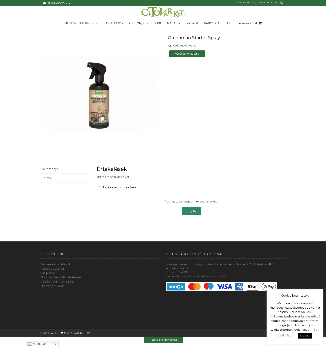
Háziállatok (113, 23)
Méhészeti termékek (80, 23)
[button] (229, 24)
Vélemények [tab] (51, 169)
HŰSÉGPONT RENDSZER (57, 281)
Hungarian (39, 343)
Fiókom (192, 23)
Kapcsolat (212, 23)
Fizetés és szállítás (52, 268)
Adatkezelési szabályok (55, 264)
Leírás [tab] (46, 178)
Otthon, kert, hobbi (145, 23)
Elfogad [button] (304, 335)
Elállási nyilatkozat (52, 286)
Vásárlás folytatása (187, 53)
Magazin (174, 23)
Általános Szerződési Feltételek (61, 277)
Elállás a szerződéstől (164, 340)
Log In (191, 211)
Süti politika (47, 273)
